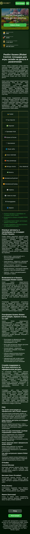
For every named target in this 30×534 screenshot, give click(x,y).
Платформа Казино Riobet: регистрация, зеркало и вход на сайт (15, 221)
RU (28, 3)
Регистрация (20, 3)
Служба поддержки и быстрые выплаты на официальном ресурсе (15, 225)
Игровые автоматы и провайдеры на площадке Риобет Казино (14, 214)
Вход (15, 511)
